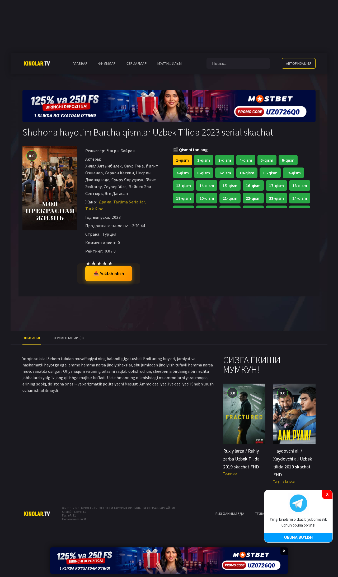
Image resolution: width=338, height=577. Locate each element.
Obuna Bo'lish (298, 538)
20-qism (206, 198)
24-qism (299, 198)
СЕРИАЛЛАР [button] (136, 63)
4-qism (246, 160)
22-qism (253, 198)
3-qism (224, 160)
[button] (194, 63)
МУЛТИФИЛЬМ (169, 63)
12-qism (293, 172)
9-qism (224, 172)
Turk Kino (94, 208)
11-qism (270, 172)
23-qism (276, 198)
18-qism (299, 185)
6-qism (288, 160)
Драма (105, 201)
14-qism (206, 185)
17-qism (276, 185)
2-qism (203, 160)
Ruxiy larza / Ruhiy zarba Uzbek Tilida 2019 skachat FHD (241, 459)
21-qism (230, 198)
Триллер (230, 473)
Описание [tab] (31, 338)
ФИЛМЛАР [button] (107, 63)
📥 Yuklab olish (108, 274)
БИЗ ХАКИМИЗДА (230, 513)
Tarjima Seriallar (129, 201)
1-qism (182, 160)
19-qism (183, 198)
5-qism (267, 160)
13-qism (183, 185)
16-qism (253, 185)
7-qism (182, 172)
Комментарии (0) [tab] (68, 338)
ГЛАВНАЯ (80, 63)
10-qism (247, 172)
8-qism (203, 172)
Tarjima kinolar (284, 481)
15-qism (230, 185)
